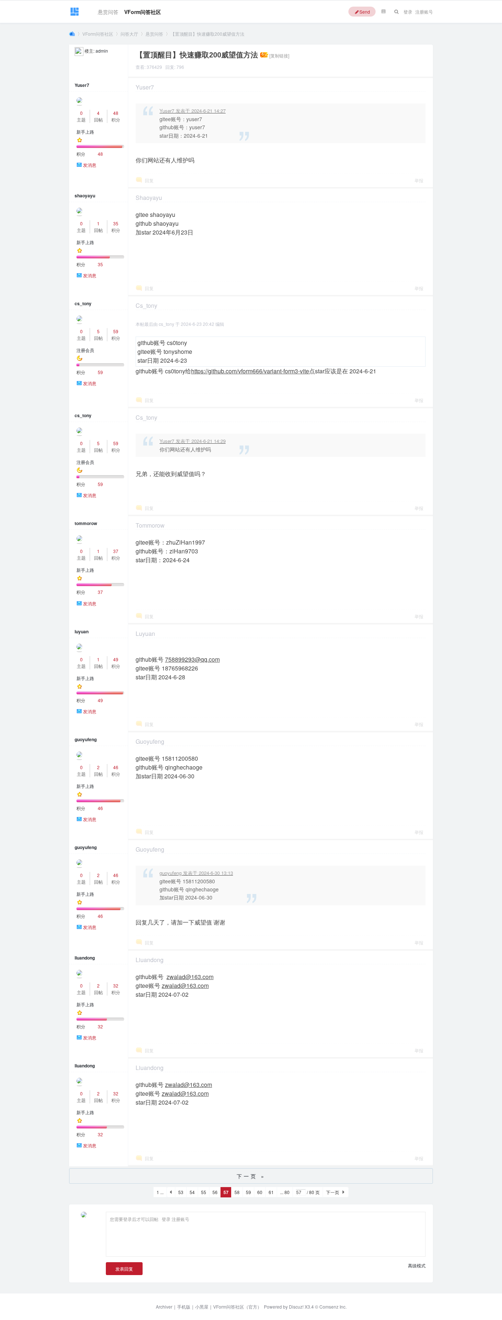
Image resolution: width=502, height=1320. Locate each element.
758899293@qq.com (192, 659)
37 (115, 551)
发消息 (89, 165)
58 (237, 1192)
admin (102, 50)
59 (115, 331)
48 (115, 113)
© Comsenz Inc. (330, 1306)
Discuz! (296, 1306)
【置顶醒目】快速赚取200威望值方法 (207, 34)
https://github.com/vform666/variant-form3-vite (250, 371)
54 (192, 1192)
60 (259, 1192)
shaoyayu (85, 195)
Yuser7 (82, 85)
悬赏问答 (108, 10)
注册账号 (424, 11)
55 (203, 1192)
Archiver (164, 1306)
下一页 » (251, 1176)
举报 (419, 180)
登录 (408, 11)
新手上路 (85, 132)
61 (271, 1192)
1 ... (160, 1192)
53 (180, 1192)
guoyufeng (86, 739)
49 (115, 659)
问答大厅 (129, 34)
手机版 (183, 1306)
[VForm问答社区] (74, 15)
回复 (149, 180)
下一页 (332, 1192)
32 (115, 985)
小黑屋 (201, 1306)
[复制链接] (279, 55)
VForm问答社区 (142, 10)
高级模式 (417, 1265)
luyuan (82, 631)
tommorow (86, 523)
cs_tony (83, 303)
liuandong (85, 957)
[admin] (79, 50)
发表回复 (124, 1269)
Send (364, 11)
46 (115, 767)
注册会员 (85, 350)
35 (115, 223)
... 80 (285, 1192)
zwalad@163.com (190, 976)
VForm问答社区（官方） (237, 1306)
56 (215, 1192)
